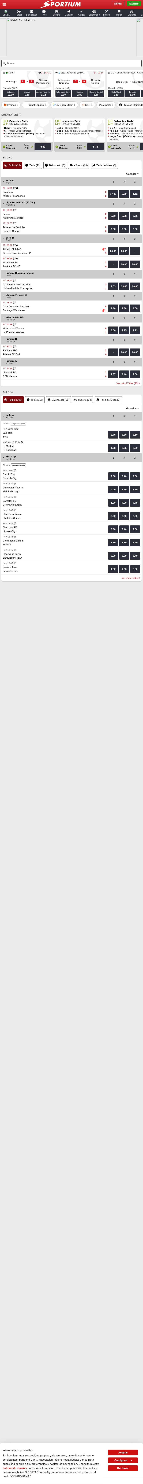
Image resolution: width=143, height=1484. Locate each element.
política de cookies (15, 1468)
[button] (6, 13)
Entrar (118, 4)
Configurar (121, 1460)
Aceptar (123, 1452)
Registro (134, 4)
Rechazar (123, 1468)
